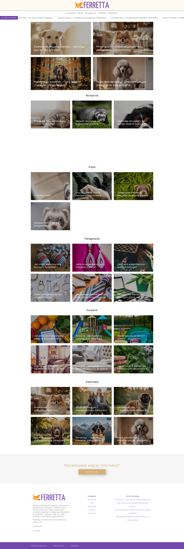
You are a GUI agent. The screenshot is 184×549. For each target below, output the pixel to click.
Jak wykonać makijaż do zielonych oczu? (130, 295)
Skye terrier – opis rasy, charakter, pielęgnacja (132, 499)
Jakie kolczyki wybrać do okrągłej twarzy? (47, 295)
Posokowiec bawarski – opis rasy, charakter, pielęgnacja (55, 83)
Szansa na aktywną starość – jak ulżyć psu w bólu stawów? (59, 48)
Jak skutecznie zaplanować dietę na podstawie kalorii (49, 337)
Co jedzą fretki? (42, 195)
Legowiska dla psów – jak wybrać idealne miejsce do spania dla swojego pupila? (132, 122)
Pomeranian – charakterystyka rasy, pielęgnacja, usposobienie (119, 48)
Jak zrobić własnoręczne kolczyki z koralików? (47, 265)
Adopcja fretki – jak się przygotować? (46, 224)
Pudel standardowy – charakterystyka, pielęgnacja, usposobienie (121, 83)
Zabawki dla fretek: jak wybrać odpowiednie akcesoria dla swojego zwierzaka (87, 122)
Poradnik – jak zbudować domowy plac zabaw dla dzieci (88, 337)
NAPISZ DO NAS (92, 472)
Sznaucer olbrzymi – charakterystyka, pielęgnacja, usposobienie (145, 18)
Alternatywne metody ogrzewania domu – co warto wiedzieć (50, 367)
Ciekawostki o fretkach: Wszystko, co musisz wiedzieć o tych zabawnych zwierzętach (133, 194)
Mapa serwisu (58, 546)
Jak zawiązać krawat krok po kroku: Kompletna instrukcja (90, 295)
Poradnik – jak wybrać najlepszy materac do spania (91, 367)
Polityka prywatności (39, 546)
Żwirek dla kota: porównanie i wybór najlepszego (50, 122)
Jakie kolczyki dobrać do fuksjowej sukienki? (89, 265)
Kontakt (36, 530)
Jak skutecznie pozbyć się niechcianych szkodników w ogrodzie (132, 367)
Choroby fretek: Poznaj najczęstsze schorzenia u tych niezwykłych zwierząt (89, 194)
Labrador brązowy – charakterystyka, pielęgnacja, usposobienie (39, 18)
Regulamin (75, 546)
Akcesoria (92, 95)
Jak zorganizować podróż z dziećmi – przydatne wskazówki (132, 337)
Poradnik (92, 310)
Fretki (92, 167)
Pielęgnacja (92, 238)
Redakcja (37, 526)
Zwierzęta (92, 381)
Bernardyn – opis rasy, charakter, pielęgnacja (88, 439)
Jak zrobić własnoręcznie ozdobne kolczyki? (131, 265)
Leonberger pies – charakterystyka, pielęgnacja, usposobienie (92, 18)
